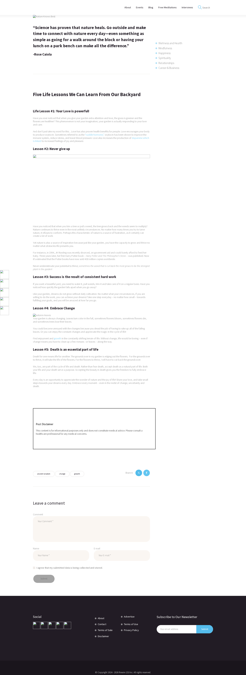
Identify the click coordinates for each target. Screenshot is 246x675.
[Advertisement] (182, 135)
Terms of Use (131, 624)
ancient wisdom (43, 474)
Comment (38, 514)
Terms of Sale (105, 630)
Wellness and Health (170, 43)
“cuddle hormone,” (94, 134)
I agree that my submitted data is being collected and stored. (70, 567)
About (101, 618)
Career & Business (168, 68)
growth (57, 338)
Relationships (166, 63)
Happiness (164, 53)
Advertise (129, 616)
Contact (102, 624)
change (62, 474)
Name (36, 548)
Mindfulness (165, 48)
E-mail (97, 548)
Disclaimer (103, 636)
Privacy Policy (131, 630)
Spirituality (164, 58)
